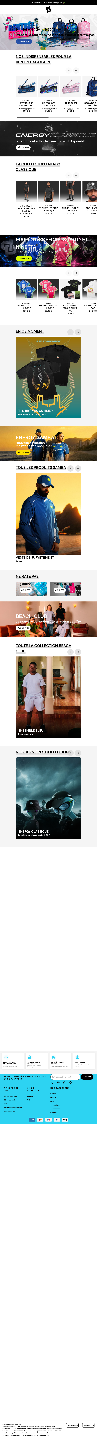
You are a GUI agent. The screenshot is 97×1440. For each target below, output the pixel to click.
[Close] (94, 2)
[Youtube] (59, 1082)
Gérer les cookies (10, 1100)
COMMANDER (24, 41)
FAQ (28, 1100)
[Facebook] (66, 1082)
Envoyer (87, 1076)
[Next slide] (76, 70)
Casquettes (55, 1105)
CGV (5, 1104)
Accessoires (55, 1109)
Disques (53, 1113)
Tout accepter (89, 1425)
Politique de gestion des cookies (36, 1435)
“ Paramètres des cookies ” (13, 1435)
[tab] (32, 117)
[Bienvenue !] (48, 9)
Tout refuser (73, 1425)
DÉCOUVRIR (23, 147)
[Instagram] (72, 1082)
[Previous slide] (68, 70)
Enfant (52, 1101)
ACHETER (25, 590)
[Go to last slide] (70, 332)
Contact (30, 1096)
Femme (53, 1097)
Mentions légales (10, 1096)
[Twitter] (53, 1082)
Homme (53, 1094)
